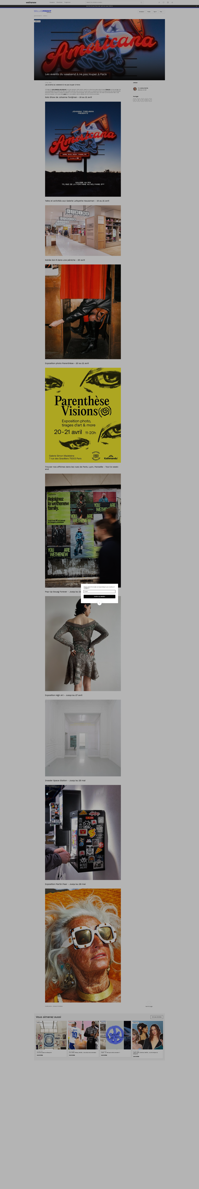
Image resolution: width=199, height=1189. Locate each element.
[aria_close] (99, 603)
